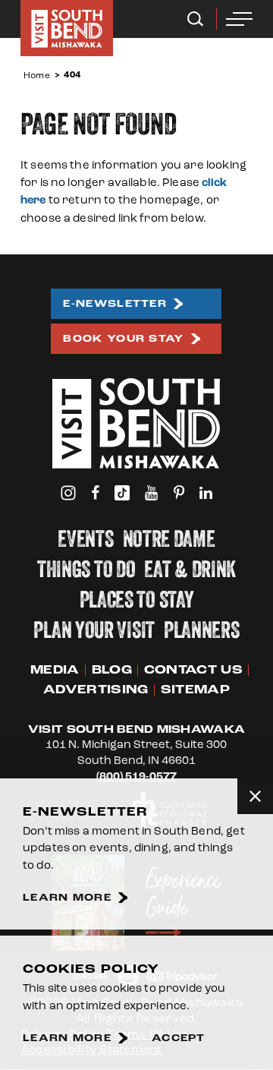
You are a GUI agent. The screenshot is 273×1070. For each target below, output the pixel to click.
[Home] (66, 28)
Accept (179, 1038)
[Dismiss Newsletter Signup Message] (255, 796)
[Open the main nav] (239, 19)
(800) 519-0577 (136, 776)
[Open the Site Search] (195, 19)
